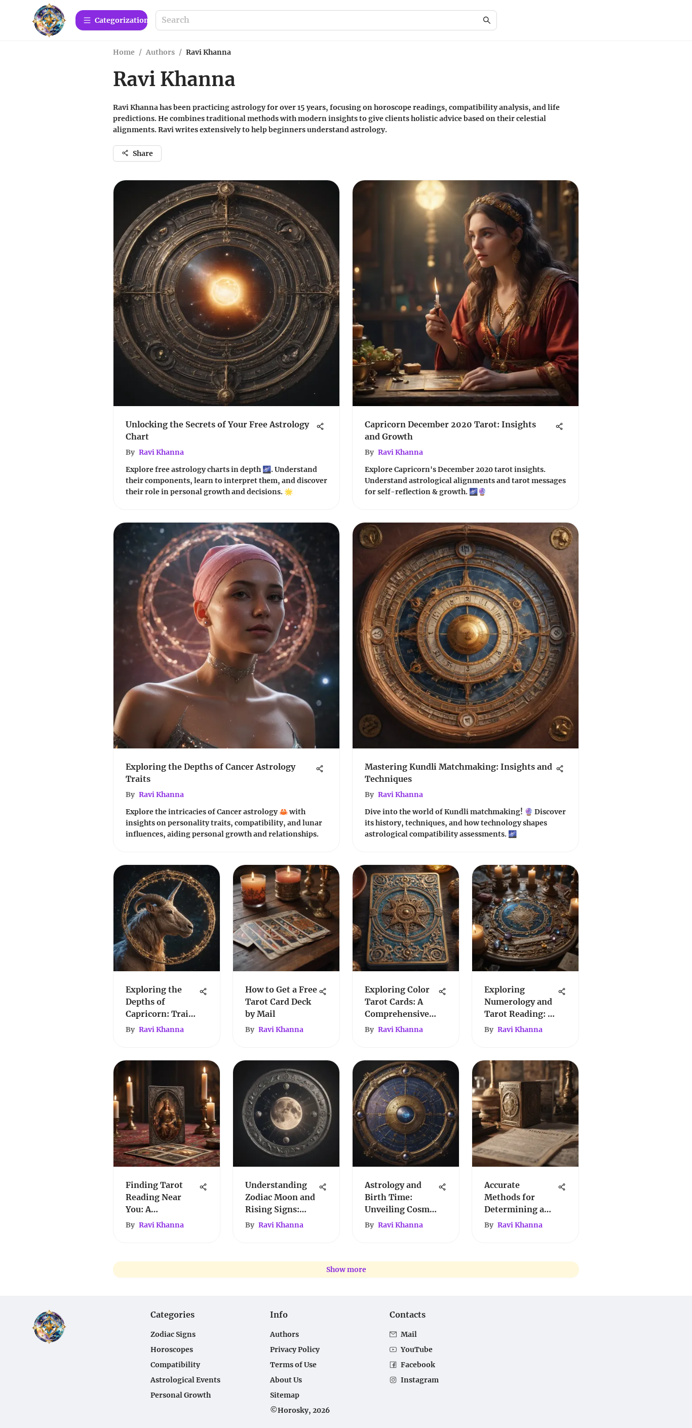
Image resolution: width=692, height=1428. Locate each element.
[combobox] (321, 20)
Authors (160, 52)
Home (124, 52)
